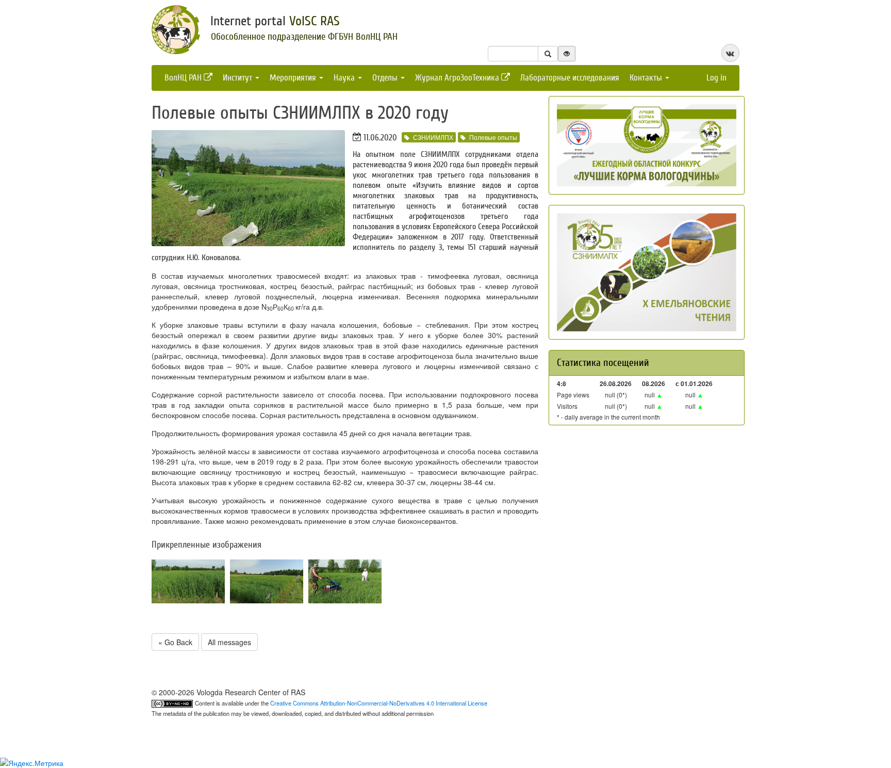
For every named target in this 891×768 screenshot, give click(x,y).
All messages (229, 642)
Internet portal (275, 21)
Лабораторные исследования (569, 78)
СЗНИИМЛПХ (433, 137)
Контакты (647, 78)
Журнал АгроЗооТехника (458, 78)
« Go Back (175, 642)
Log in (716, 78)
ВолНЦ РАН (184, 78)
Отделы (386, 78)
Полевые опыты (493, 137)
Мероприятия (294, 78)
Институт (238, 78)
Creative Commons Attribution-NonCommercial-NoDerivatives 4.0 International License (378, 703)
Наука (345, 78)
